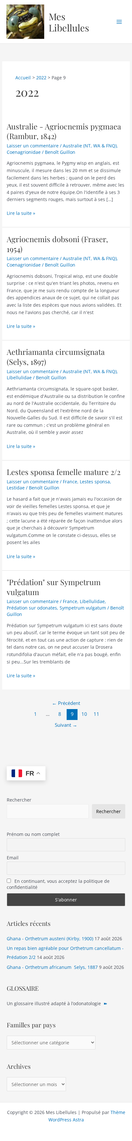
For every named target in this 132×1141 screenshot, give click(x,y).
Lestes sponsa (95, 481)
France (70, 481)
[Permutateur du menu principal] (119, 21)
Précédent (66, 703)
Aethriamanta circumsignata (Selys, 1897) (56, 357)
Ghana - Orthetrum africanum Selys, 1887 (52, 967)
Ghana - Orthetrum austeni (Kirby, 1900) (50, 938)
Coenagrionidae (24, 152)
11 (96, 714)
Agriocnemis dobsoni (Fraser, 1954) (57, 244)
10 (84, 714)
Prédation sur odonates (32, 608)
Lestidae (16, 488)
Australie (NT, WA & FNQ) (90, 146)
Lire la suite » (21, 213)
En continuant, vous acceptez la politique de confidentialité (58, 884)
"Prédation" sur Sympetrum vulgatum (54, 587)
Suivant (66, 725)
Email (13, 858)
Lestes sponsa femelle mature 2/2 (63, 472)
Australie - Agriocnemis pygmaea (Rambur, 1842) (64, 131)
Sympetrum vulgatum (83, 608)
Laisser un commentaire (33, 146)
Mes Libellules (69, 22)
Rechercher (19, 800)
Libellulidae (19, 377)
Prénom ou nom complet (33, 834)
